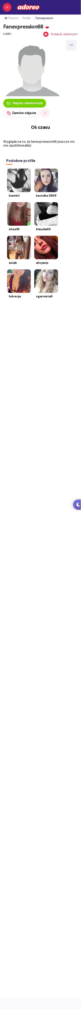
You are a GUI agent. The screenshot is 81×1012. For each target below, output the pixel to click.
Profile (27, 18)
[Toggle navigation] (7, 7)
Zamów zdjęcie (24, 113)
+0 (71, 45)
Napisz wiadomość (28, 103)
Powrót (13, 18)
